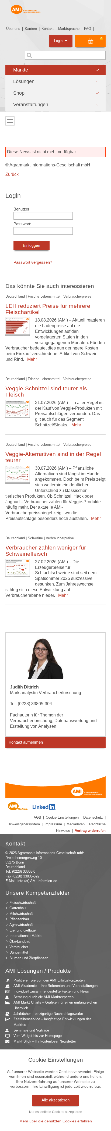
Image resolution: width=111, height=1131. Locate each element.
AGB (37, 817)
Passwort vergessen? (32, 262)
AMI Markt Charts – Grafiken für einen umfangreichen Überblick (55, 1005)
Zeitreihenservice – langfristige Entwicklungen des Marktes (52, 1022)
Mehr (31, 359)
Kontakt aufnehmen (26, 742)
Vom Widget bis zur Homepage (37, 1036)
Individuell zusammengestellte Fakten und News (51, 991)
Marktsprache (68, 29)
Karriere (31, 29)
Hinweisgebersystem (24, 824)
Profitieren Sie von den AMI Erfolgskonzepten (49, 980)
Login (59, 41)
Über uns (13, 29)
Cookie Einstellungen (62, 817)
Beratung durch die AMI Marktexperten (43, 997)
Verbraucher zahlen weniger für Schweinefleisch (45, 550)
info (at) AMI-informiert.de (37, 881)
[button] (55, 70)
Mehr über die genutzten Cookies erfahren (55, 1121)
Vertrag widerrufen (90, 831)
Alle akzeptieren (55, 1100)
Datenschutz (93, 817)
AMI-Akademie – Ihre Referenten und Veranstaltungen (55, 986)
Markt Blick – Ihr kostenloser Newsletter (44, 1041)
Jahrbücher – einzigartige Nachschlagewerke (48, 1014)
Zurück (12, 174)
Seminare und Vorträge (31, 1030)
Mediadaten (76, 824)
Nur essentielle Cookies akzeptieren (55, 1112)
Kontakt (47, 29)
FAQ (87, 29)
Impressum (53, 824)
